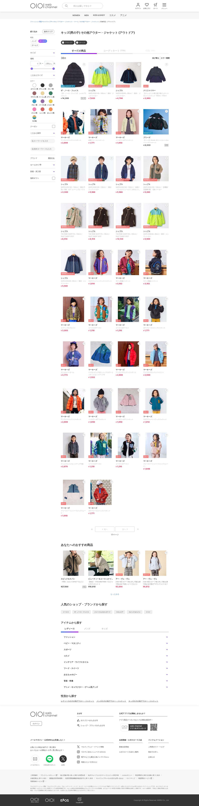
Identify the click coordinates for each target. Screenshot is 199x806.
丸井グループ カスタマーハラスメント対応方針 (103, 775)
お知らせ (151, 757)
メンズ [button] (34, 41)
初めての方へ (153, 752)
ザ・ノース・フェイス (81, 612)
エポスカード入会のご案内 (128, 752)
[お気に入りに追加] (84, 552)
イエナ (148, 612)
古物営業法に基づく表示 (38, 778)
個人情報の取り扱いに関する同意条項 (72, 775)
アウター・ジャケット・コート (68, 21)
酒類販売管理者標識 (55, 778)
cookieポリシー (127, 775)
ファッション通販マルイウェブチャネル (43, 21)
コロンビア (119, 612)
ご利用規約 (34, 775)
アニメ (123, 15)
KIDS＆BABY (99, 15)
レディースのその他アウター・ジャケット (77, 701)
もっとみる (114, 594)
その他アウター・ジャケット (89, 21)
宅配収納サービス (36, 781)
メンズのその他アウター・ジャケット (111, 701)
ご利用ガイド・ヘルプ (156, 747)
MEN (86, 15)
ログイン (36, 723)
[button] (42, 53)
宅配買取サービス (144, 778)
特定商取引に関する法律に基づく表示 (147, 775)
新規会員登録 (124, 747)
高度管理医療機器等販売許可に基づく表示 (79, 778)
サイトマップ (130, 778)
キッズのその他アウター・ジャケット (143, 701)
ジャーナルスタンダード (102, 612)
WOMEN (76, 15)
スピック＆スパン (134, 612)
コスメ (112, 15)
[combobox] (82, 6)
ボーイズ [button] (42, 41)
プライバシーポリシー (47, 775)
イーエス (66, 612)
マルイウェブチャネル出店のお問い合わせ (110, 778)
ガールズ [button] (34, 45)
